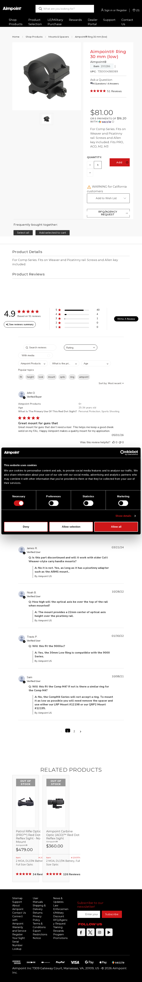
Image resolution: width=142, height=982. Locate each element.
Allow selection (71, 526)
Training (58, 927)
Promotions (60, 938)
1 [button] (68, 730)
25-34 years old (87, 407)
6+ (80, 403)
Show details (123, 515)
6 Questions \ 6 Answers (106, 83)
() (137, 10)
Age (20, 407)
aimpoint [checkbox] (83, 377)
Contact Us (127, 22)
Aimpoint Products (29, 403)
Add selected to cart (52, 232)
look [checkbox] (41, 377)
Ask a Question (101, 79)
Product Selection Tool (35, 24)
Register (121, 10)
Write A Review (126, 319)
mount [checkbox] (51, 377)
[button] (108, 120)
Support (17, 901)
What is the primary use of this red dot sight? (47, 411)
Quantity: (94, 157)
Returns (37, 912)
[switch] (54, 503)
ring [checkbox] (72, 377)
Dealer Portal (92, 22)
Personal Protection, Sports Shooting (99, 411)
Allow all (116, 526)
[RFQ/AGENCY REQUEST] (108, 213)
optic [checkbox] (62, 377)
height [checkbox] (30, 377)
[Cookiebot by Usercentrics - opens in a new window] (123, 452)
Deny (26, 526)
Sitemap (17, 898)
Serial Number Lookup (17, 945)
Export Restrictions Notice (40, 934)
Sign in (108, 10)
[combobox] (65, 9)
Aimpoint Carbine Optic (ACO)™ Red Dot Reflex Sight (62, 835)
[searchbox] (39, 348)
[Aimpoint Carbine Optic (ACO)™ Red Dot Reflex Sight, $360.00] (56, 803)
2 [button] (74, 730)
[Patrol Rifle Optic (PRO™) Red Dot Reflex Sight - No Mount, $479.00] (26, 803)
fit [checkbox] (21, 377)
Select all (23, 232)
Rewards (75, 20)
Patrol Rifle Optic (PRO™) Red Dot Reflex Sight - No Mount (28, 837)
